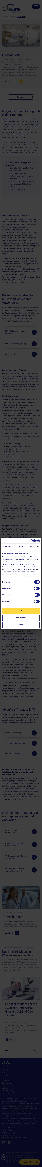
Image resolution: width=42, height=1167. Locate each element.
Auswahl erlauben (21, 618)
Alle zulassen (21, 611)
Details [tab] (21, 546)
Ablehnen (21, 625)
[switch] (37, 588)
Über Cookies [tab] (34, 546)
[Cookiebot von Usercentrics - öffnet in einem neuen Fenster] (31, 540)
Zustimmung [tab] (7, 546)
